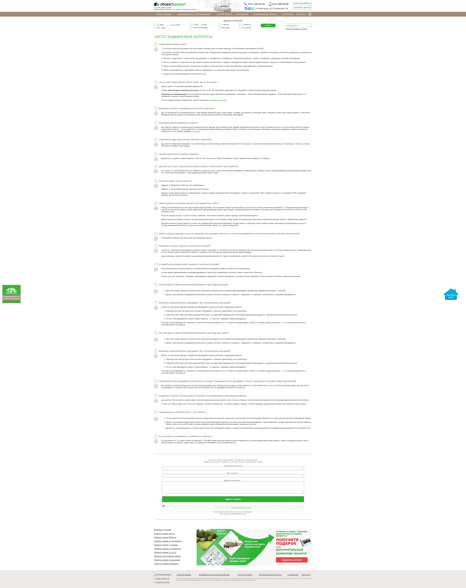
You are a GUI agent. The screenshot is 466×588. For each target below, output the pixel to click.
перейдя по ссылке (218, 100)
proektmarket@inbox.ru (302, 3)
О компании (287, 14)
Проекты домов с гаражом (166, 545)
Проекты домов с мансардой (167, 560)
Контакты (300, 14)
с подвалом (246, 24)
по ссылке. (195, 131)
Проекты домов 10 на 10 (165, 552)
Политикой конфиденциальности (241, 507)
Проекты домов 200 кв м (165, 537)
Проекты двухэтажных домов (167, 556)
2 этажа (204, 24)
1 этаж (195, 24)
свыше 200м (175, 25)
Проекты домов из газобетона (167, 549)
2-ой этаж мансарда (200, 28)
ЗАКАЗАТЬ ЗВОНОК (302, 8)
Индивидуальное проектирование (194, 14)
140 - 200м (161, 28)
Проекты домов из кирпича (166, 564)
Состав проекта (224, 14)
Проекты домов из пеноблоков (168, 541)
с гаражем (225, 24)
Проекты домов (163, 14)
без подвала (246, 28)
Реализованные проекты (265, 14)
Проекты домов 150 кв (164, 534)
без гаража (225, 28)
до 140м (160, 25)
